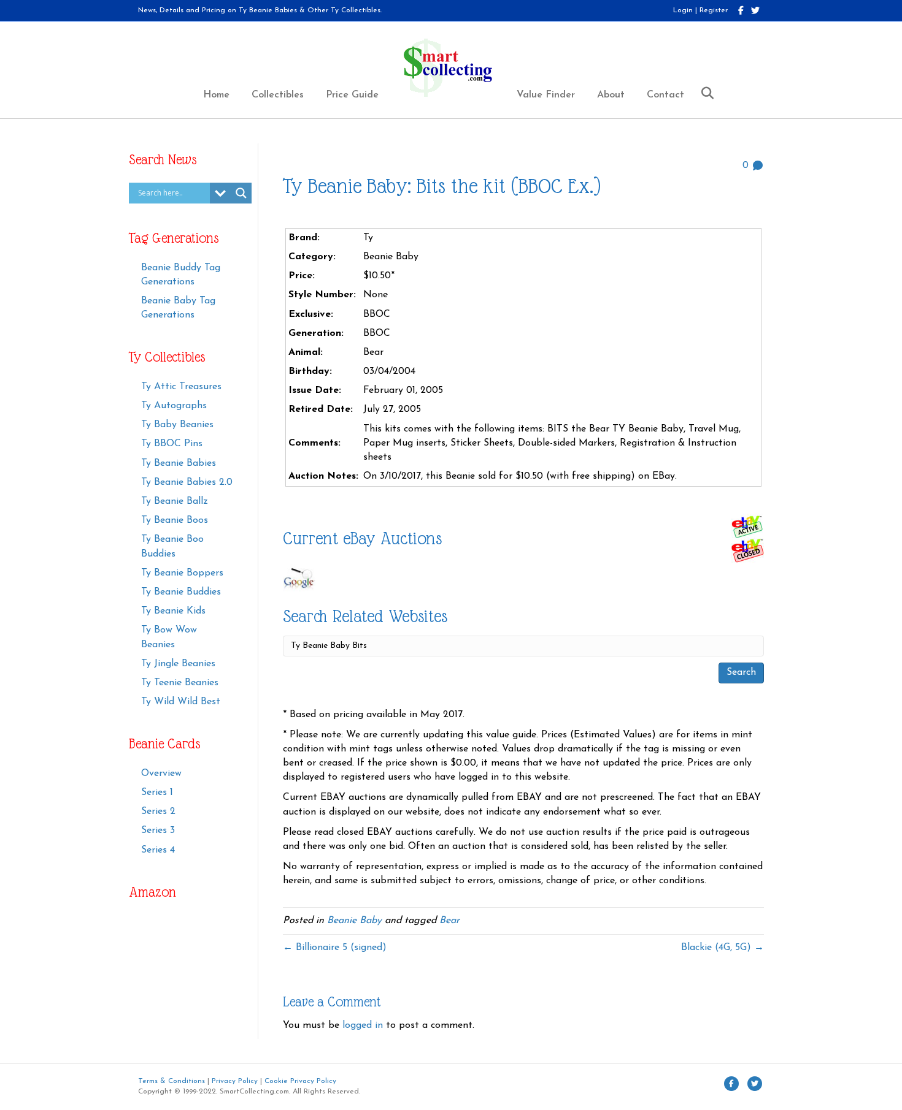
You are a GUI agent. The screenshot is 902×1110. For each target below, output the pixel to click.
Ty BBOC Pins (171, 444)
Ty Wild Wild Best (180, 702)
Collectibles (278, 95)
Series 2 (158, 811)
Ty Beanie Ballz (174, 501)
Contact (665, 95)
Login (683, 10)
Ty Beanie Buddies (181, 592)
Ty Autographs (174, 406)
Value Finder (546, 95)
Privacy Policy (235, 1081)
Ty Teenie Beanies (179, 683)
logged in (362, 1025)
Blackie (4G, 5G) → (722, 947)
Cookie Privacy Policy (300, 1081)
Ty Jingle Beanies (178, 664)
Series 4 (158, 850)
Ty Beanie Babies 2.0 (187, 482)
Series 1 (157, 792)
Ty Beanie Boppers (182, 573)
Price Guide (352, 95)
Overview (161, 773)
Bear (449, 921)
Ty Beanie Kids (173, 611)
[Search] (703, 93)
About (611, 95)
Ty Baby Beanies (177, 425)
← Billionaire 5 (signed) (335, 947)
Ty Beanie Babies (178, 463)
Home (216, 95)
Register (714, 10)
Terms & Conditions (171, 1081)
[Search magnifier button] (241, 193)
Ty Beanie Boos (174, 520)
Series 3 (158, 830)
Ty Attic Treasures (181, 387)
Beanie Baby (354, 921)
